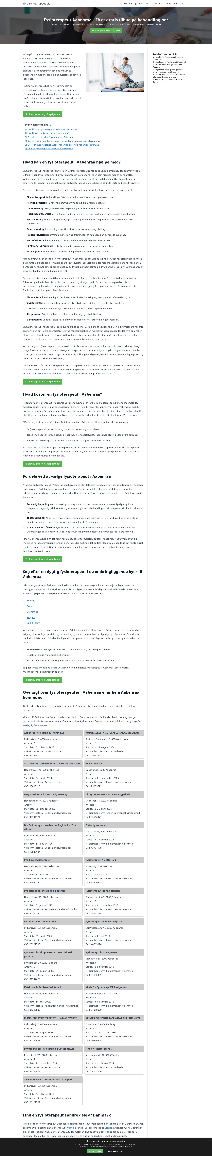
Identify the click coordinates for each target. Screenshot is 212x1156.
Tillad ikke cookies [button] (115, 1151)
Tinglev (31, 617)
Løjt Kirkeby (33, 622)
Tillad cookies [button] (95, 1151)
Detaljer (129, 1146)
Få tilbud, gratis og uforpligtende (106, 30)
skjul (52, 125)
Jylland (138, 3)
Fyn (147, 3)
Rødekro (31, 606)
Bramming (32, 611)
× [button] (209, 1140)
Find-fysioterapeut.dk (36, 3)
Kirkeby (31, 600)
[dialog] (106, 1147)
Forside (128, 3)
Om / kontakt (171, 3)
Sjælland (156, 3)
